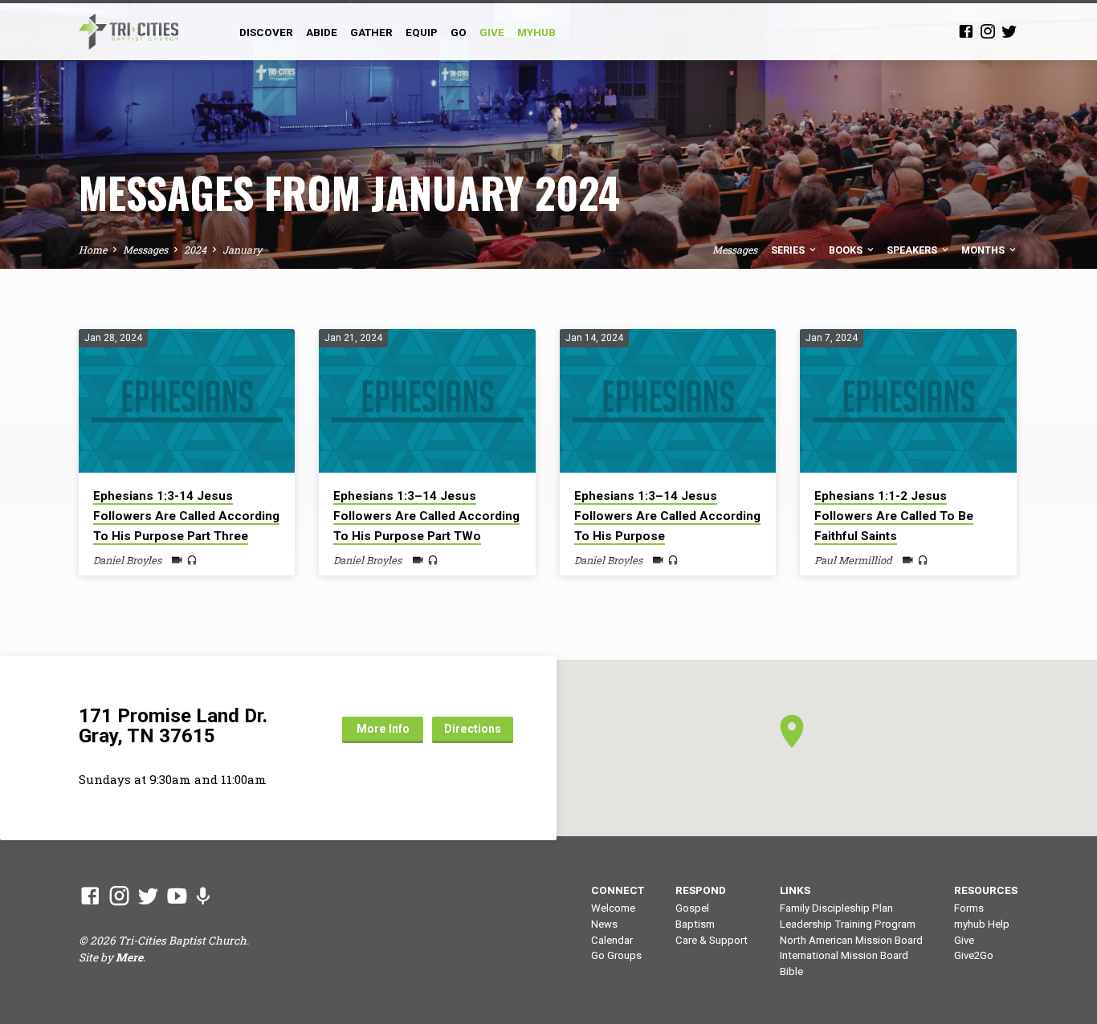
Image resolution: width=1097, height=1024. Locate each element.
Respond (700, 890)
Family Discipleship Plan (836, 908)
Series (789, 250)
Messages (145, 249)
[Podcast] (203, 895)
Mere (129, 957)
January (242, 249)
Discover (266, 32)
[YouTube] (177, 895)
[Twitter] (1009, 31)
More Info (383, 728)
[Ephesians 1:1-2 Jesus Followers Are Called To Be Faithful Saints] (908, 401)
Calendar (612, 940)
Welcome (613, 908)
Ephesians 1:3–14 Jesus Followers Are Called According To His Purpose (667, 516)
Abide (321, 32)
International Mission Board (844, 955)
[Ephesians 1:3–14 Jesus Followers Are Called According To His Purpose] (668, 401)
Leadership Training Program (848, 924)
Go (459, 32)
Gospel (692, 908)
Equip (422, 32)
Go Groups (616, 955)
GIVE (491, 32)
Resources (985, 890)
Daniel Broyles (127, 560)
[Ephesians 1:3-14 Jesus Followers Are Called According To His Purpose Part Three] (187, 401)
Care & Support (711, 940)
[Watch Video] (177, 560)
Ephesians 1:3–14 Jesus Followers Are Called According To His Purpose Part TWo (426, 516)
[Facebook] (966, 31)
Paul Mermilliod (853, 560)
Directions (472, 728)
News (604, 924)
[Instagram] (988, 31)
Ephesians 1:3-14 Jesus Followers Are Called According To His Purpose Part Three (186, 516)
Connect (617, 890)
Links (795, 890)
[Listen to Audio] (192, 560)
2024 (195, 249)
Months (984, 250)
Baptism (695, 924)
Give (964, 940)
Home (93, 249)
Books (847, 250)
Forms (969, 908)
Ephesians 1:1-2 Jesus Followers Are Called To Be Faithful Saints (893, 516)
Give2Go (973, 955)
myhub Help (981, 924)
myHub (536, 32)
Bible (791, 971)
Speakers (913, 250)
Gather (371, 32)
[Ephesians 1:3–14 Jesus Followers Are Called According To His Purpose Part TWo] (427, 401)
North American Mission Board (851, 940)
